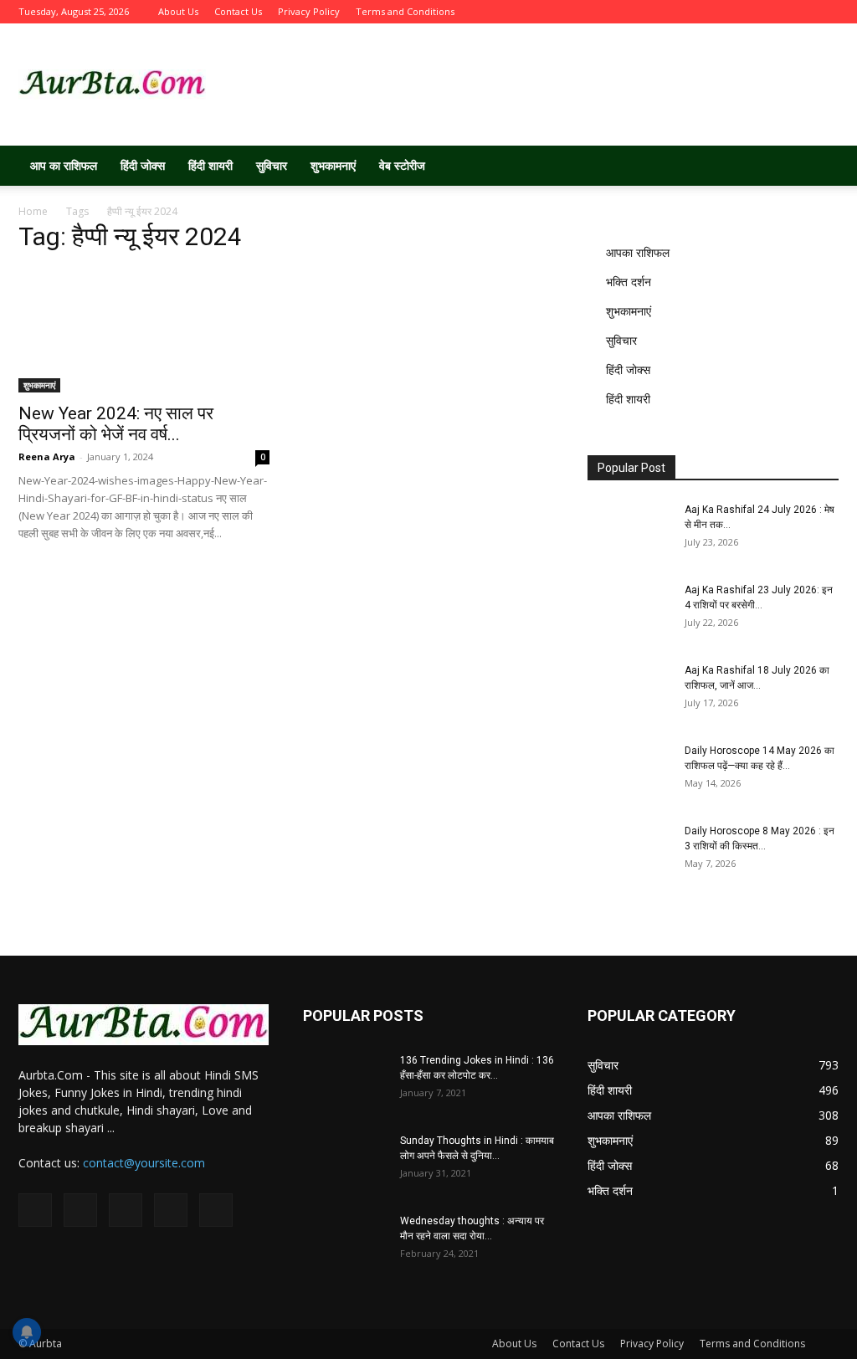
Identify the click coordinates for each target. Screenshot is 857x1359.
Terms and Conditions (405, 11)
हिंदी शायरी (210, 165)
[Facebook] (715, 11)
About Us (178, 11)
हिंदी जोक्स (143, 165)
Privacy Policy (309, 11)
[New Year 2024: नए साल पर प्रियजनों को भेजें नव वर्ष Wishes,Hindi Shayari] (143, 330)
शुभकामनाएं (333, 165)
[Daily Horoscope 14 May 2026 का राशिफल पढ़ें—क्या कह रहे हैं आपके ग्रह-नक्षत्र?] (629, 772)
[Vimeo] (770, 11)
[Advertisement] (534, 84)
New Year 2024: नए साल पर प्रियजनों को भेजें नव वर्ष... (115, 423)
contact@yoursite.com (144, 1163)
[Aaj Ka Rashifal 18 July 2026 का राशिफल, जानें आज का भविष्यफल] (629, 692)
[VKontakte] (798, 11)
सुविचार (271, 165)
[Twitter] (743, 11)
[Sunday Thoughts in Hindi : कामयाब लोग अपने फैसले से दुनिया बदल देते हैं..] (345, 1162)
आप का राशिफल (63, 165)
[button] (818, 167)
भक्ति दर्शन (628, 282)
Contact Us (238, 11)
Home (33, 211)
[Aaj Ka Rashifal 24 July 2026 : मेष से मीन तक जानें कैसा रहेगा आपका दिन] (629, 531)
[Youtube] (826, 11)
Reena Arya (46, 456)
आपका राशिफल (638, 252)
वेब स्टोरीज (402, 165)
